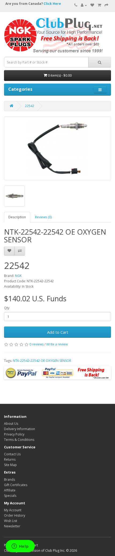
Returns (10, 459)
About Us (11, 423)
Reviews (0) (43, 217)
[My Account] (84, 5)
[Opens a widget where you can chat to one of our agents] (20, 546)
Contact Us (12, 454)
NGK (18, 275)
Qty (6, 308)
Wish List (10, 521)
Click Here (52, 3)
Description (17, 217)
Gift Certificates (15, 485)
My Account (12, 510)
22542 (29, 106)
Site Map (10, 465)
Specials (10, 495)
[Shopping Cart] (99, 5)
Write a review (57, 344)
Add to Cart (57, 332)
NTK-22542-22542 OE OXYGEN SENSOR (42, 360)
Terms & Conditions (19, 439)
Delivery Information (19, 429)
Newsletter (12, 526)
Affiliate (10, 490)
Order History (14, 515)
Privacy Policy (14, 434)
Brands (9, 479)
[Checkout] (106, 5)
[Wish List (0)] (92, 5)
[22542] (57, 148)
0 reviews (36, 344)
